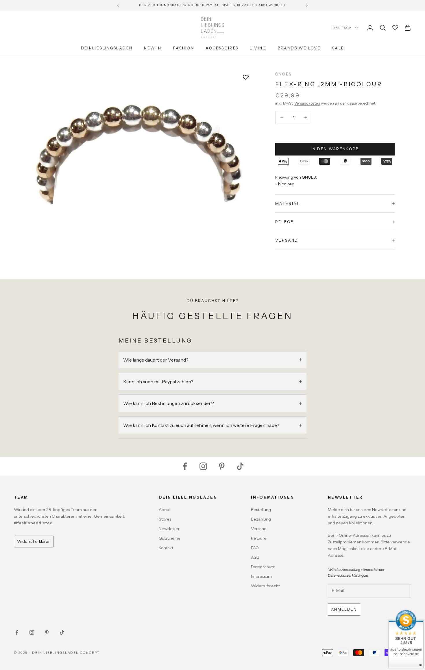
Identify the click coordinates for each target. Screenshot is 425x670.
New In (152, 48)
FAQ (255, 547)
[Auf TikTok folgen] (240, 466)
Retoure (259, 538)
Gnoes (283, 74)
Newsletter (169, 528)
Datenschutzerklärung (346, 575)
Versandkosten (307, 103)
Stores (165, 519)
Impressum (261, 576)
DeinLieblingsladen (107, 48)
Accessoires (222, 48)
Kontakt (166, 547)
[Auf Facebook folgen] (184, 466)
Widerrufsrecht (265, 585)
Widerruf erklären (34, 541)
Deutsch (342, 28)
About (165, 509)
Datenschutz (263, 566)
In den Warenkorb (335, 149)
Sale (338, 48)
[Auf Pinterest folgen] (221, 466)
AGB (255, 557)
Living (258, 48)
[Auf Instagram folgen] (203, 466)
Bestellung (261, 509)
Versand (259, 528)
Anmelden (344, 609)
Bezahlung (261, 519)
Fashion (183, 48)
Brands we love (299, 48)
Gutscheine (169, 538)
